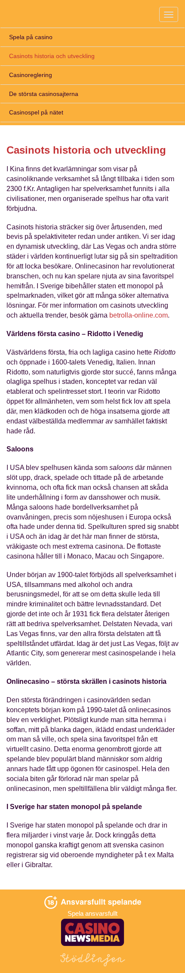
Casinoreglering (30, 74)
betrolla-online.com (138, 315)
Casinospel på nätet (36, 112)
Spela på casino (30, 37)
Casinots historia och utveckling (52, 56)
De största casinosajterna (43, 93)
